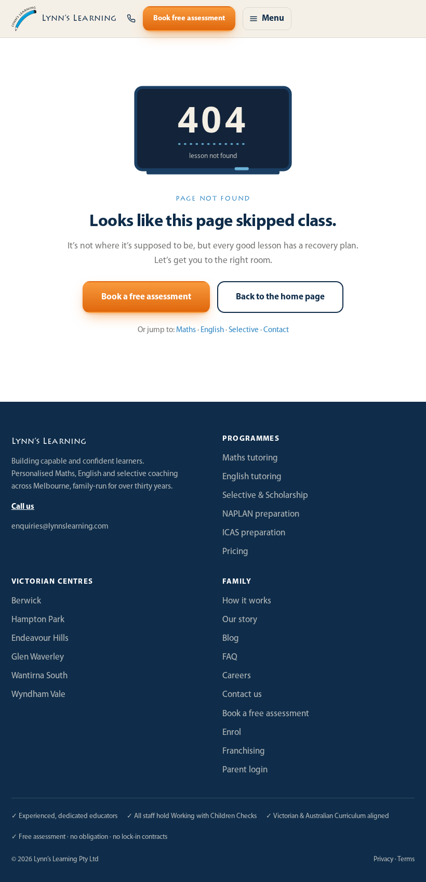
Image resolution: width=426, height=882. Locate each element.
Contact (276, 330)
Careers (236, 676)
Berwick (26, 601)
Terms (406, 859)
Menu (273, 18)
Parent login (245, 770)
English (212, 330)
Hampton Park (37, 619)
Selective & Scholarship (265, 495)
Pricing (235, 551)
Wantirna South (39, 676)
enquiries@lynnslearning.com (60, 527)
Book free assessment (189, 18)
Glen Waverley (37, 657)
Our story (239, 619)
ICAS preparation (253, 533)
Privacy (383, 859)
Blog (230, 638)
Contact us (242, 694)
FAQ (229, 657)
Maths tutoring (250, 458)
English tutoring (252, 476)
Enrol (231, 732)
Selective (244, 330)
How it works (246, 601)
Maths (186, 330)
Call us (22, 507)
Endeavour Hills (40, 638)
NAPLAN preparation (260, 514)
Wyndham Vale (38, 694)
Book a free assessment (146, 297)
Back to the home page (280, 297)
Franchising (243, 751)
